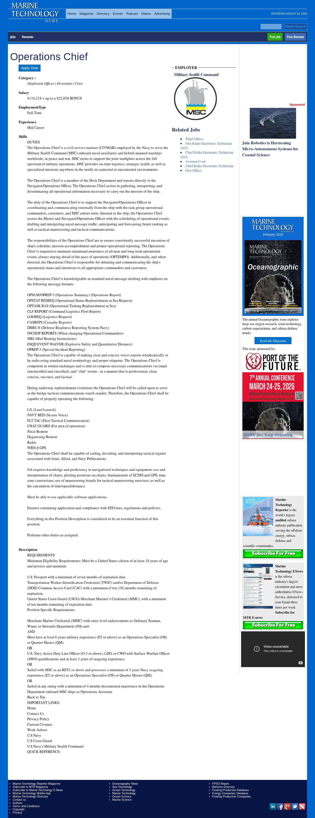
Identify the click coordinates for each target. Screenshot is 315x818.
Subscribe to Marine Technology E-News (38, 790)
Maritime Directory (223, 786)
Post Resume (295, 36)
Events (118, 13)
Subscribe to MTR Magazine (30, 786)
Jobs (13, 36)
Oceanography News (125, 783)
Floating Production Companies (231, 796)
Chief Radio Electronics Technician (209, 166)
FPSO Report (220, 783)
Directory (103, 13)
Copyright (18, 809)
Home (72, 13)
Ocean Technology (123, 790)
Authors (17, 803)
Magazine (86, 13)
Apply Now (29, 68)
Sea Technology (122, 786)
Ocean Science (121, 796)
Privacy (17, 812)
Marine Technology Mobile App (32, 793)
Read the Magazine (273, 340)
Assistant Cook (195, 161)
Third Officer (194, 139)
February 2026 (273, 234)
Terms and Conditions (26, 806)
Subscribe (273, 554)
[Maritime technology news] (34, 16)
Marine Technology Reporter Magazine (36, 783)
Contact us (19, 799)
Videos (146, 13)
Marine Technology (124, 793)
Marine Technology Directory (30, 796)
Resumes (27, 36)
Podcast (132, 13)
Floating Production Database (230, 790)
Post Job (275, 36)
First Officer (193, 170)
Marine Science (122, 799)
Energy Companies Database (230, 793)
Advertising (162, 13)
